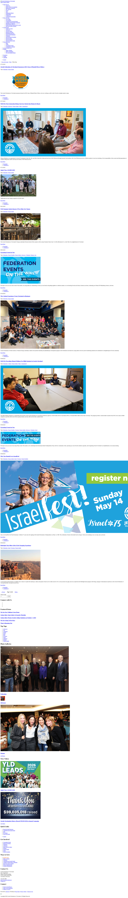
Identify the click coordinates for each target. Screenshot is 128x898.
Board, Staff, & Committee (11, 7)
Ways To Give (6, 17)
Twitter (4, 56)
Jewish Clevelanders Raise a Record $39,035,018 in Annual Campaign (20, 821)
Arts (35, 255)
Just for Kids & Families (11, 37)
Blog (7, 43)
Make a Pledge (9, 50)
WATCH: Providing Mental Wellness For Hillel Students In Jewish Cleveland (22, 361)
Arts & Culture (9, 31)
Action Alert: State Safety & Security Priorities (13, 615)
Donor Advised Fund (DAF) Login (13, 25)
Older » (16, 592)
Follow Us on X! (6, 889)
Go (9, 596)
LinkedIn (5, 57)
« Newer (3, 592)
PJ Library (5, 833)
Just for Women (9, 39)
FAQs (7, 10)
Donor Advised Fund (7, 864)
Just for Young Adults (10, 40)
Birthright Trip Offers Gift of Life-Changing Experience (16, 545)
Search (4, 59)
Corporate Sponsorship (11, 16)
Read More (3, 95)
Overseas (17, 430)
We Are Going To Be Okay (8, 620)
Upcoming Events (9, 45)
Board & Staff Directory (8, 829)
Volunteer (8, 35)
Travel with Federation (10, 34)
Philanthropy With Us (10, 23)
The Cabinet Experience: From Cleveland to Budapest (15, 296)
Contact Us (8, 15)
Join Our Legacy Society (11, 26)
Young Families (11, 255)
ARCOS (7, 891)
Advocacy (8, 29)
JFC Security (8, 9)
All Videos (3, 823)
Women (32, 255)
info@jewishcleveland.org (6, 880)
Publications (8, 14)
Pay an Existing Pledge (11, 52)
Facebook (5, 55)
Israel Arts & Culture (7, 847)
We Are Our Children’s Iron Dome (10, 612)
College (9, 363)
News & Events (6, 42)
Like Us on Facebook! (8, 888)
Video (7, 44)
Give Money (8, 20)
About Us (8, 5)
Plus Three (17, 891)
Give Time (8, 19)
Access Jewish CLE (7, 48)
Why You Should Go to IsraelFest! (10, 456)
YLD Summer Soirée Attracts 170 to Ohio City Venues (15, 209)
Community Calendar (10, 46)
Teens (4, 637)
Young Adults (11, 69)
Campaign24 (25, 106)
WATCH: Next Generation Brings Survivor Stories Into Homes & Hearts (20, 104)
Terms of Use (30, 891)
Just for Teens (9, 38)
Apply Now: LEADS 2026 (8, 790)
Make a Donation (9, 51)
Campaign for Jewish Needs (12, 21)
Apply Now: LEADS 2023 (8, 170)
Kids (4, 635)
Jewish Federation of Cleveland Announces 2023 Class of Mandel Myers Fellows (22, 67)
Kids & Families (6, 851)
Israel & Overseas (9, 32)
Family (4, 632)
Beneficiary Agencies (10, 8)
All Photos (3, 756)
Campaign (5, 631)
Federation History (10, 13)
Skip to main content (5, 2)
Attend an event (9, 28)
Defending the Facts (10, 33)
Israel (36, 430)
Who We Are (6, 4)
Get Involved (6, 27)
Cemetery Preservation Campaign (13, 22)
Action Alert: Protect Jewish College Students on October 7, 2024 (18, 617)
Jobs (7, 11)
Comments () (6, 98)
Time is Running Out (6, 623)
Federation (5, 69)
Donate (4, 49)
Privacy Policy (23, 891)
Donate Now (6, 857)
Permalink (5, 97)
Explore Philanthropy (7, 866)
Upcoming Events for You (8, 252)
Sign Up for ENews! (7, 886)
